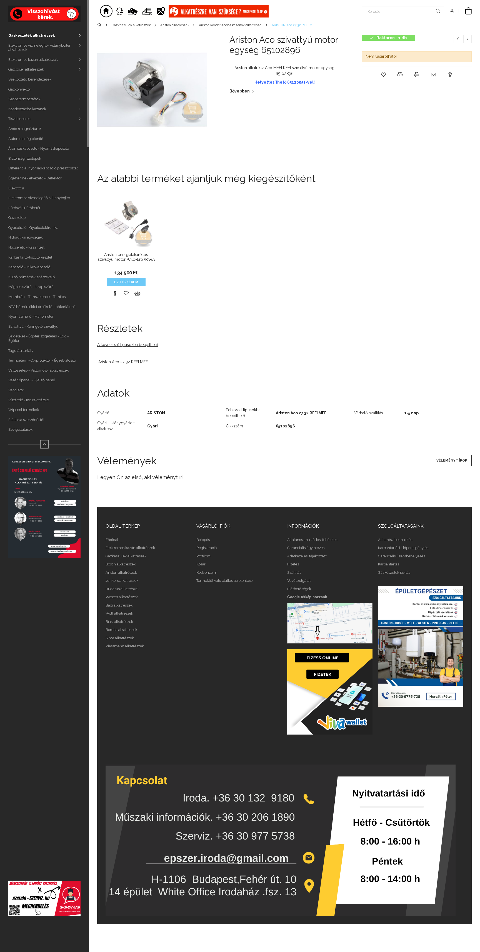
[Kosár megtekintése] (465, 11)
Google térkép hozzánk (307, 597)
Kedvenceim (206, 572)
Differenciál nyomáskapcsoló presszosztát (43, 168)
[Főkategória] (100, 25)
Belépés (203, 540)
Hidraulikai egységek (25, 237)
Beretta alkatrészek (121, 630)
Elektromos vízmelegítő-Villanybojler (39, 198)
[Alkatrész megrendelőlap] (219, 11)
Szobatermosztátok (24, 99)
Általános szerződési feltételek (312, 540)
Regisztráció (206, 548)
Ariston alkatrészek (121, 572)
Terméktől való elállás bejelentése (224, 580)
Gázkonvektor (19, 89)
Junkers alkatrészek (122, 580)
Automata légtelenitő (25, 139)
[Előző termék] (458, 39)
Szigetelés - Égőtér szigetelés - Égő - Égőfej (38, 338)
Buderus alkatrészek (122, 589)
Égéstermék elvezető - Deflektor (35, 178)
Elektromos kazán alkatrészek (33, 59)
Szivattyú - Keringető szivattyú (33, 326)
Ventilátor (16, 390)
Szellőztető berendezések (29, 79)
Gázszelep (17, 218)
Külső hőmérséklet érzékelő (31, 277)
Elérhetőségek (299, 589)
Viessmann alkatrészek (125, 646)
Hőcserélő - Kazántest (26, 247)
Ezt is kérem (126, 282)
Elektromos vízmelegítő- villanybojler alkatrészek (39, 47)
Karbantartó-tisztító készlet (30, 257)
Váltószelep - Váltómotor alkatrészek (38, 370)
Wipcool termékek (23, 410)
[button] (383, 75)
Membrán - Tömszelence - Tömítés (37, 297)
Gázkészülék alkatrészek (31, 35)
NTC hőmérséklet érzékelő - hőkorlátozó (41, 307)
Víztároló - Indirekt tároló (28, 400)
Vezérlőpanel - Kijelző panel (31, 380)
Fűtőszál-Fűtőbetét (24, 208)
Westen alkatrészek (122, 597)
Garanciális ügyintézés (305, 548)
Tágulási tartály (20, 351)
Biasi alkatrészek (119, 622)
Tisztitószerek (19, 119)
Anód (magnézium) (24, 129)
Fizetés (293, 564)
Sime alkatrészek (120, 638)
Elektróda (16, 188)
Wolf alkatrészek (119, 613)
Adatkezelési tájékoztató (307, 556)
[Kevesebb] (44, 444)
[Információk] (141, 11)
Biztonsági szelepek (24, 158)
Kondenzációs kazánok (27, 109)
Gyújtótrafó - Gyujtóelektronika (33, 228)
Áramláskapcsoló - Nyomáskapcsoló (38, 148)
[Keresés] (438, 11)
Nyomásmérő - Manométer (31, 316)
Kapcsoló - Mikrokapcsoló (29, 267)
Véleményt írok (451, 460)
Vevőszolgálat (299, 580)
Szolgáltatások (20, 429)
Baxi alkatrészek (119, 605)
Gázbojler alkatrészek (26, 69)
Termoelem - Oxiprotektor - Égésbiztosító (42, 360)
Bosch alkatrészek (121, 564)
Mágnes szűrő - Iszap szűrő (31, 287)
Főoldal (112, 540)
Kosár (201, 564)
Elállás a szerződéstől (26, 420)
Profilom (203, 556)
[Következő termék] (467, 39)
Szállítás (294, 572)
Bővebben (239, 91)
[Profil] (452, 11)
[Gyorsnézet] (115, 293)
